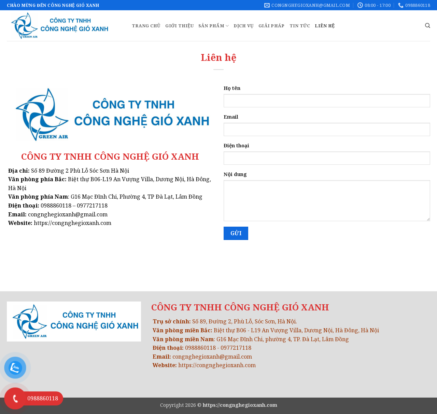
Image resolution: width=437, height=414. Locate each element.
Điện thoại (236, 145)
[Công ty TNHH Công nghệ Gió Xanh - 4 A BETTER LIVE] (64, 25)
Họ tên (232, 88)
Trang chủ (146, 26)
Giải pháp (271, 26)
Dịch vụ (244, 26)
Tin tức (300, 26)
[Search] (427, 25)
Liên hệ (325, 26)
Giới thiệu (179, 26)
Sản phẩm (211, 26)
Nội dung (235, 174)
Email (231, 116)
